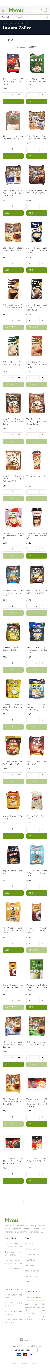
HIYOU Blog (30, 1260)
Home (6, 24)
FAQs (27, 1282)
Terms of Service (32, 1271)
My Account (30, 1249)
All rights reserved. (30, 1363)
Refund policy (31, 1276)
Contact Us (30, 1266)
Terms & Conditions (34, 1346)
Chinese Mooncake (13, 1269)
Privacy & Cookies (17, 1346)
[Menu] (3, 10)
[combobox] (32, 17)
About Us (29, 1244)
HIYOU (21, 1363)
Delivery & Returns (33, 1255)
